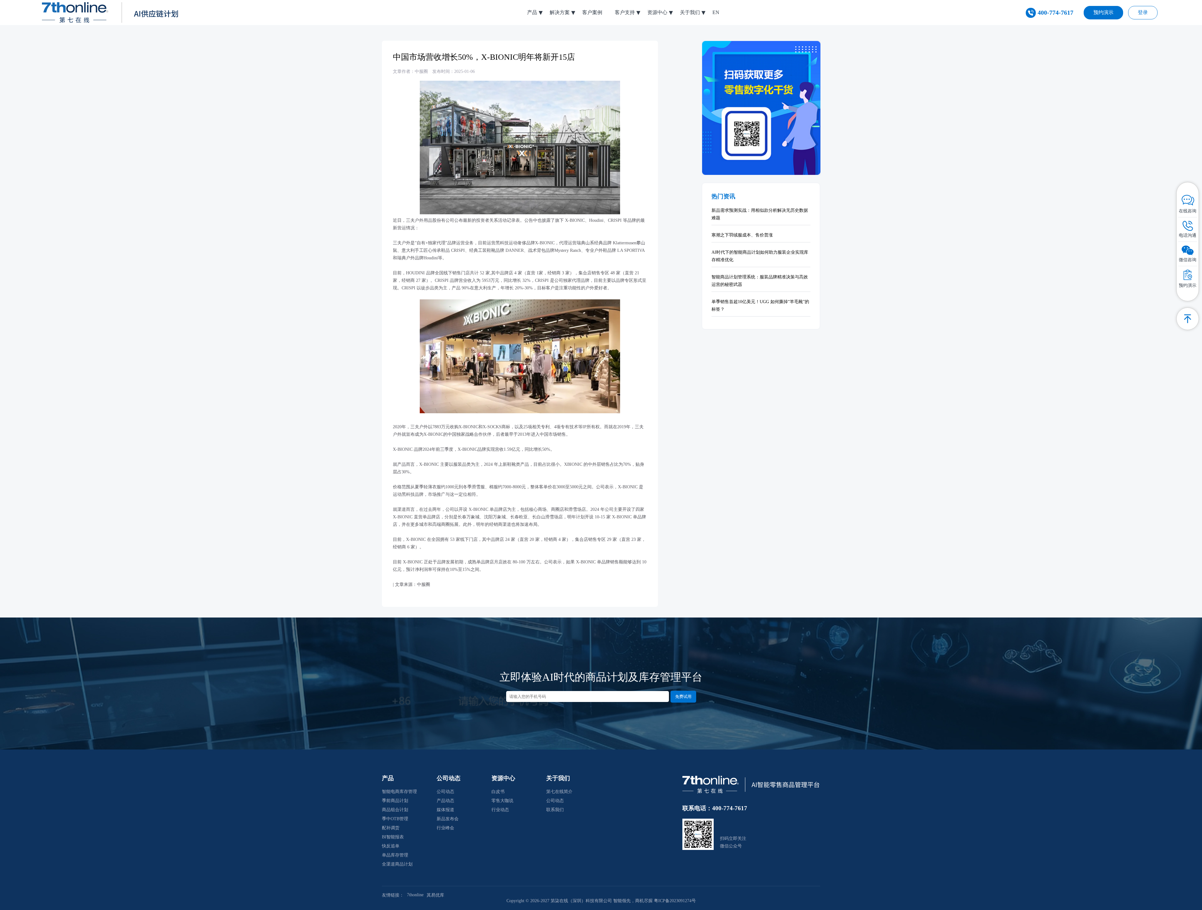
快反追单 (390, 846)
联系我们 (555, 809)
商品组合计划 (395, 809)
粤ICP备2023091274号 (675, 900)
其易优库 (435, 895)
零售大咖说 (502, 800)
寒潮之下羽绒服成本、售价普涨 (742, 235)
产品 (532, 12)
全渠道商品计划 (397, 864)
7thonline (415, 894)
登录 (1143, 12)
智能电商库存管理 (399, 791)
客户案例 (592, 12)
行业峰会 (445, 828)
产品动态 (445, 800)
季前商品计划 (395, 800)
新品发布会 (448, 818)
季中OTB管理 (395, 818)
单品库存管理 (395, 855)
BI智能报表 (393, 837)
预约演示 (1103, 12)
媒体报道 (445, 809)
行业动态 (500, 809)
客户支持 (625, 12)
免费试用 (683, 696)
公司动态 (445, 791)
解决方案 (560, 12)
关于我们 (690, 12)
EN (715, 12)
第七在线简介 (559, 791)
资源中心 (657, 12)
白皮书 (498, 791)
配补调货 (390, 828)
